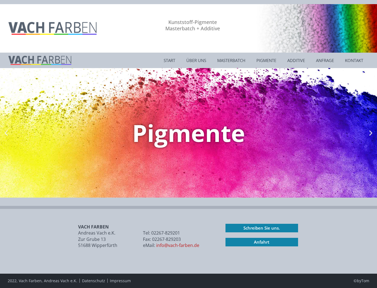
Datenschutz (93, 280)
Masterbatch (231, 60)
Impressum (120, 280)
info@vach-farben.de (177, 245)
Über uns (196, 60)
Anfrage (325, 60)
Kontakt (354, 60)
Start (169, 60)
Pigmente (266, 60)
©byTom (361, 280)
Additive (296, 60)
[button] (6, 133)
